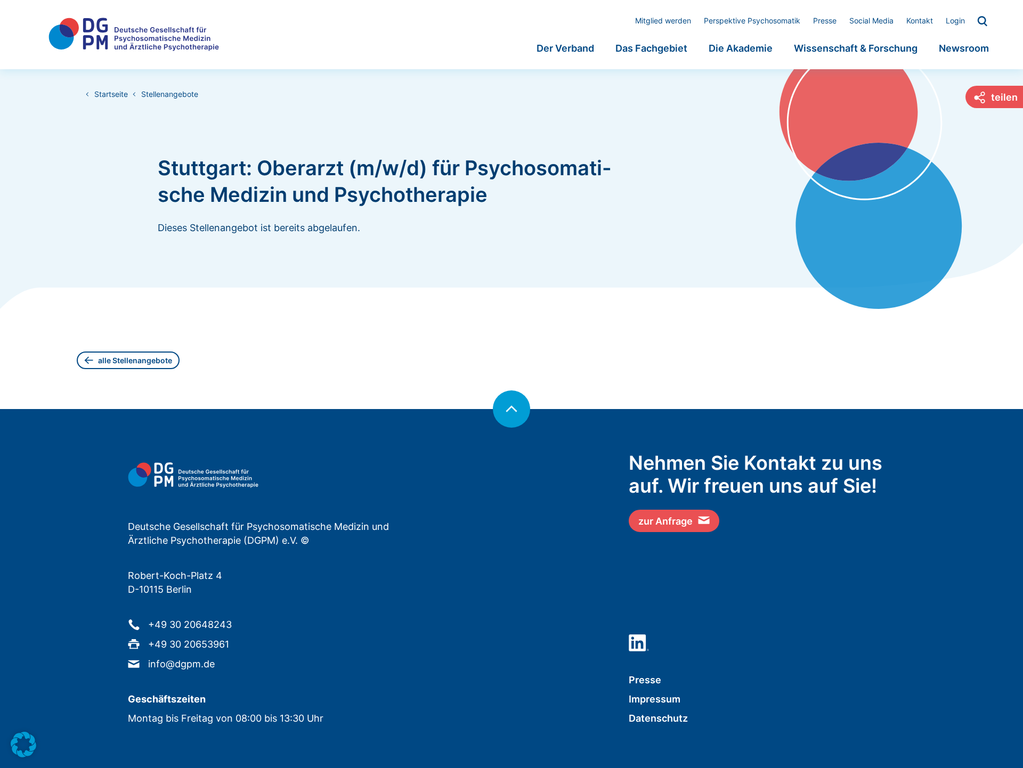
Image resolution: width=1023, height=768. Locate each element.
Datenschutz (658, 718)
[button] (23, 744)
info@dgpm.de (181, 663)
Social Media (871, 20)
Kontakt (919, 20)
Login (955, 20)
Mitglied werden (663, 20)
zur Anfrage (665, 521)
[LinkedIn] (639, 642)
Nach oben (511, 409)
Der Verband (565, 48)
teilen (1004, 97)
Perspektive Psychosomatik (752, 20)
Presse (825, 20)
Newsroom (964, 48)
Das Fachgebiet (651, 48)
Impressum (654, 699)
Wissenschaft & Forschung (856, 48)
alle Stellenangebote (135, 360)
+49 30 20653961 (188, 644)
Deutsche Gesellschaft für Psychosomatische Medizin (133, 34)
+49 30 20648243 (190, 624)
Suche (983, 22)
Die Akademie (741, 48)
